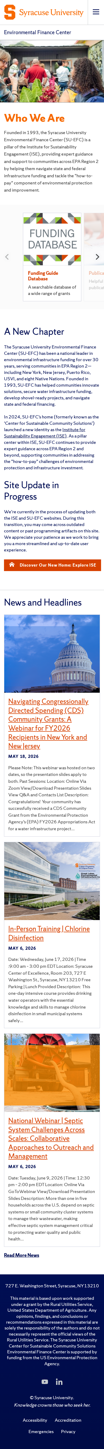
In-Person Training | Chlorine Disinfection (49, 933)
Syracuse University (53, 1397)
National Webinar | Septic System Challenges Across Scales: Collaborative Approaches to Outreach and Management (51, 1138)
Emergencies (41, 1431)
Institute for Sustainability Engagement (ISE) (44, 432)
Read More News (21, 1255)
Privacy (68, 1431)
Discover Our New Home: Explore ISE (58, 565)
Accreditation (68, 1420)
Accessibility (35, 1420)
